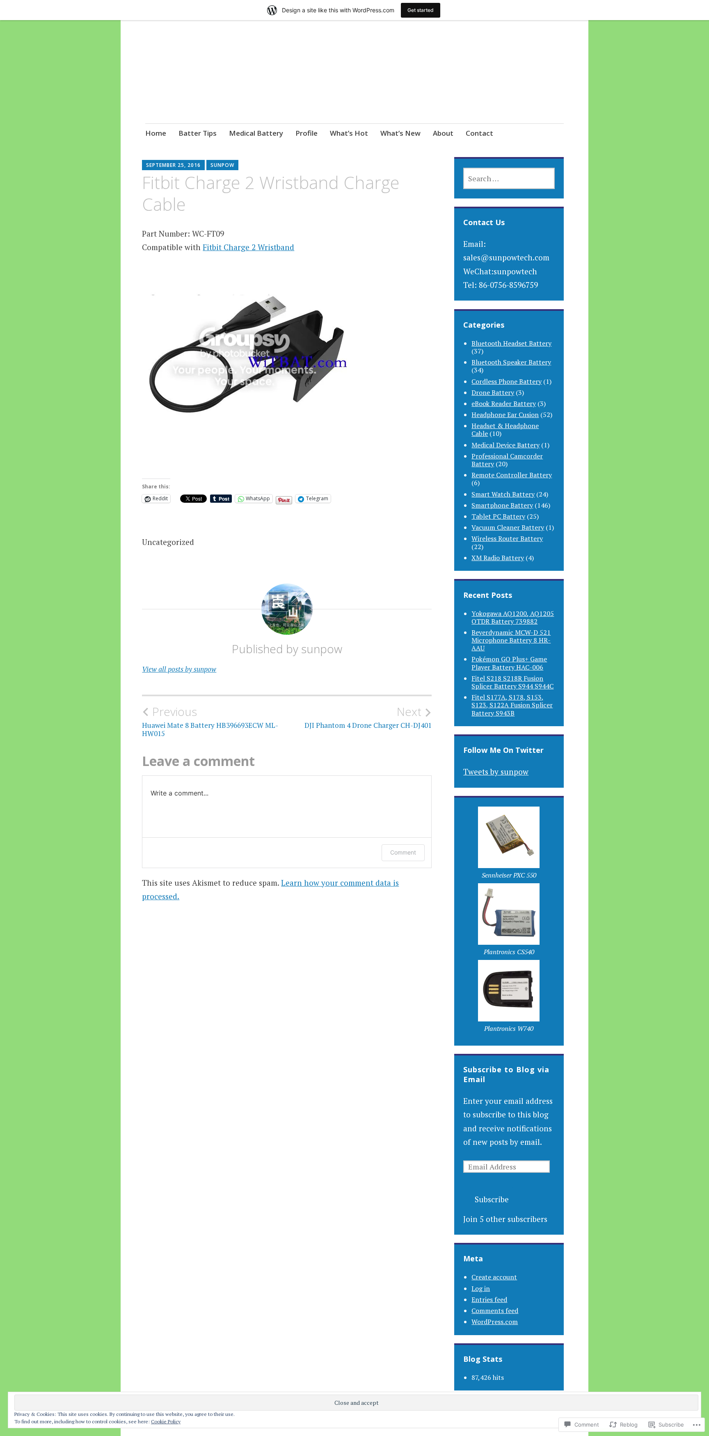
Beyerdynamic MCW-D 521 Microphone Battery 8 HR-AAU (511, 640)
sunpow (222, 165)
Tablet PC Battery (498, 516)
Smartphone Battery (502, 505)
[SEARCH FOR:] (508, 178)
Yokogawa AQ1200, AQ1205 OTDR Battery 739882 (512, 617)
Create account (494, 1276)
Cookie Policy (166, 1421)
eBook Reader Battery (503, 403)
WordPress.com (494, 1321)
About (443, 133)
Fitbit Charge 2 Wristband (248, 247)
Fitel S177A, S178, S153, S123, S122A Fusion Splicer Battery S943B (512, 705)
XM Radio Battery (497, 557)
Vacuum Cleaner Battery (507, 527)
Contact (479, 133)
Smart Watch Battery (503, 494)
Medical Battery (256, 133)
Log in (480, 1288)
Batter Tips (197, 133)
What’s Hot (349, 133)
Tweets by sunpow (495, 771)
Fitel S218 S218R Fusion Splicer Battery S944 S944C (512, 682)
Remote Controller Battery (511, 474)
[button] (508, 845)
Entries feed (489, 1299)
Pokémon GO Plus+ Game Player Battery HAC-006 (509, 662)
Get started (420, 10)
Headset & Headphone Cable (505, 429)
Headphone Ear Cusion (505, 414)
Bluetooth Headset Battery (511, 343)
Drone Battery (492, 392)
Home (155, 133)
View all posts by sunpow (179, 669)
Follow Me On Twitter (503, 750)
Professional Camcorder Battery (507, 459)
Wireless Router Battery (507, 538)
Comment (403, 852)
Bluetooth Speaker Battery (511, 362)
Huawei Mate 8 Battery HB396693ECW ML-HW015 (210, 721)
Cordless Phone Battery (506, 381)
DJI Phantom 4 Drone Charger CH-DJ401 (368, 717)
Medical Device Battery (505, 444)
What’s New (400, 133)
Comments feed (494, 1310)
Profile (306, 133)
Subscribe (492, 1199)
